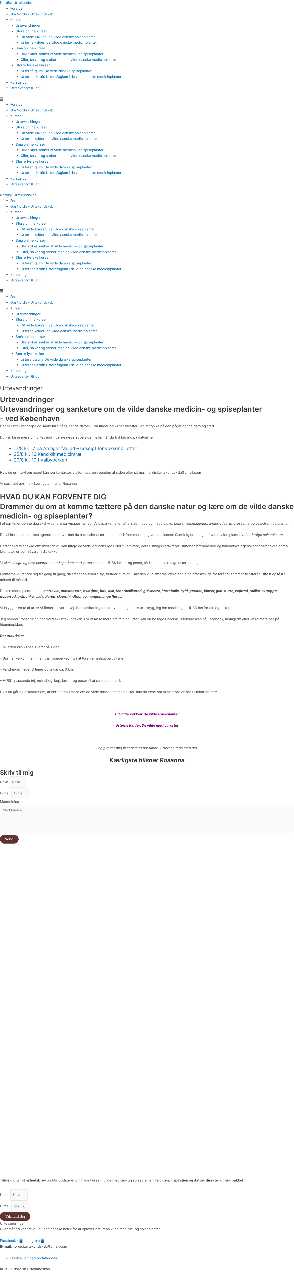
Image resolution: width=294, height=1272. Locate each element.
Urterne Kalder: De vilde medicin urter (147, 725)
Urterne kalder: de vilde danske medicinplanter (59, 42)
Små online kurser (30, 48)
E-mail (5, 793)
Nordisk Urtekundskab (18, 2)
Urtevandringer (28, 25)
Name (5, 1195)
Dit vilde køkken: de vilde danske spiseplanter (58, 37)
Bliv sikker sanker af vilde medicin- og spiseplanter (62, 54)
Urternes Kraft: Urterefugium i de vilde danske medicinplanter (71, 76)
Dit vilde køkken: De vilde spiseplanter (147, 714)
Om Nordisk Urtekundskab (31, 14)
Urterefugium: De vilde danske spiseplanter (56, 71)
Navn (4, 782)
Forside (16, 8)
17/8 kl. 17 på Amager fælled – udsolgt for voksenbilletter (77, 448)
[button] (147, 99)
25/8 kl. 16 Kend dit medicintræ (48, 454)
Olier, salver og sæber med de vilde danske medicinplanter (68, 59)
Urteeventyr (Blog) (25, 88)
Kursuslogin (20, 82)
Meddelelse (9, 801)
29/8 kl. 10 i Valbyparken (40, 460)
